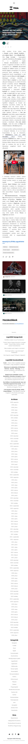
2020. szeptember (14, 568)
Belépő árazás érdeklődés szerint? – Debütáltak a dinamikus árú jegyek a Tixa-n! (15, 385)
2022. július (14, 511)
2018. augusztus (14, 632)
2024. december (14, 436)
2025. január (14, 433)
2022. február (14, 524)
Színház (14, 694)
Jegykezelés (14, 663)
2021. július (14, 542)
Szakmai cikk (14, 692)
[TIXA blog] (14, 12)
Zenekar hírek (14, 707)
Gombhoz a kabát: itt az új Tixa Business (14, 340)
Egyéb (14, 650)
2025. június (14, 423)
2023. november (14, 469)
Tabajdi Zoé (7, 276)
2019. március (14, 614)
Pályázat (14, 682)
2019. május (14, 609)
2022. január (14, 526)
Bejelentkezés (14, 718)
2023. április (14, 487)
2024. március (14, 459)
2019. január (14, 619)
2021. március (14, 552)
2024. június (14, 451)
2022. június (14, 513)
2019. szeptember (14, 599)
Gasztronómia (14, 656)
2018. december (14, 622)
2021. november (14, 531)
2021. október (14, 534)
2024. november (14, 438)
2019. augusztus (14, 601)
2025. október (14, 418)
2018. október (14, 627)
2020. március (14, 583)
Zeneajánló (14, 705)
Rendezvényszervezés (14, 689)
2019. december (14, 591)
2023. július (14, 480)
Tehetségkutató (14, 700)
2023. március (14, 490)
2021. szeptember (14, 537)
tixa (7, 44)
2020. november (14, 563)
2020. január (14, 588)
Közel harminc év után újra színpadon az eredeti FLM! (12, 290)
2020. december (14, 560)
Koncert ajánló (7, 28)
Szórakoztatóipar (14, 697)
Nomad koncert (15, 250)
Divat (14, 648)
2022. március (14, 521)
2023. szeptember (14, 475)
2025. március (14, 428)
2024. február (14, 462)
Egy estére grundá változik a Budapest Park (12, 271)
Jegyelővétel (14, 661)
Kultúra (14, 676)
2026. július (14, 405)
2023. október (14, 472)
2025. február (14, 431)
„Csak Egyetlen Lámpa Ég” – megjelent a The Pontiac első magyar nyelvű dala (15, 393)
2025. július (14, 420)
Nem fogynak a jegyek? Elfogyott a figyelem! (14, 355)
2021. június (14, 544)
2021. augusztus (14, 539)
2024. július (14, 449)
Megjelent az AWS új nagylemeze (10, 308)
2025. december (14, 415)
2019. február (14, 617)
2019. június (14, 607)
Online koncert (14, 679)
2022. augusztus (14, 508)
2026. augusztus (14, 402)
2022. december (14, 498)
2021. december (14, 529)
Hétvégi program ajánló (14, 658)
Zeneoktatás (14, 710)
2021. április (14, 550)
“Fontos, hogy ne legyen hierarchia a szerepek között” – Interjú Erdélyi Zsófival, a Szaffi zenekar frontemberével (14, 344)
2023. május (14, 485)
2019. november (14, 594)
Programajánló (14, 687)
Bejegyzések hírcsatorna (14, 720)
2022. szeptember (14, 506)
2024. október (14, 441)
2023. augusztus (14, 477)
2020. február (14, 586)
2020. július (14, 573)
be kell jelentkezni (19, 324)
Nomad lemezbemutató (8, 252)
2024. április (14, 456)
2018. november (14, 625)
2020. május (14, 578)
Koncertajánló (14, 671)
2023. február (14, 493)
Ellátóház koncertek (14, 247)
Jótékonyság (14, 666)
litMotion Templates (20, 740)
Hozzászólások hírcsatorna (14, 723)
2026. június (14, 407)
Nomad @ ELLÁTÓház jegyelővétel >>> (13, 242)
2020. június (14, 575)
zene (14, 702)
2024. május (14, 454)
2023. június (14, 482)
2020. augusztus (14, 570)
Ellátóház (5, 247)
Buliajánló (14, 643)
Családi (14, 645)
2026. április (14, 412)
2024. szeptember (14, 443)
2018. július (14, 635)
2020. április (14, 581)
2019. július (14, 604)
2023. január (14, 495)
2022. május (14, 516)
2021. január (14, 557)
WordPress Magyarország (14, 726)
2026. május (14, 410)
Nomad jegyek (6, 250)
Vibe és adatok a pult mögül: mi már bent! (14, 348)
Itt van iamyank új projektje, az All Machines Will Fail (14, 370)
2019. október (14, 596)
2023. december (14, 467)
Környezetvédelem (14, 674)
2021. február (14, 555)
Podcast (14, 684)
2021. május (14, 547)
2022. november (14, 500)
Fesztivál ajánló (14, 653)
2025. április (14, 425)
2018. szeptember (14, 630)
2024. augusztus (14, 446)
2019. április (14, 612)
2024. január (14, 464)
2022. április (14, 519)
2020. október (14, 565)
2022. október (14, 503)
